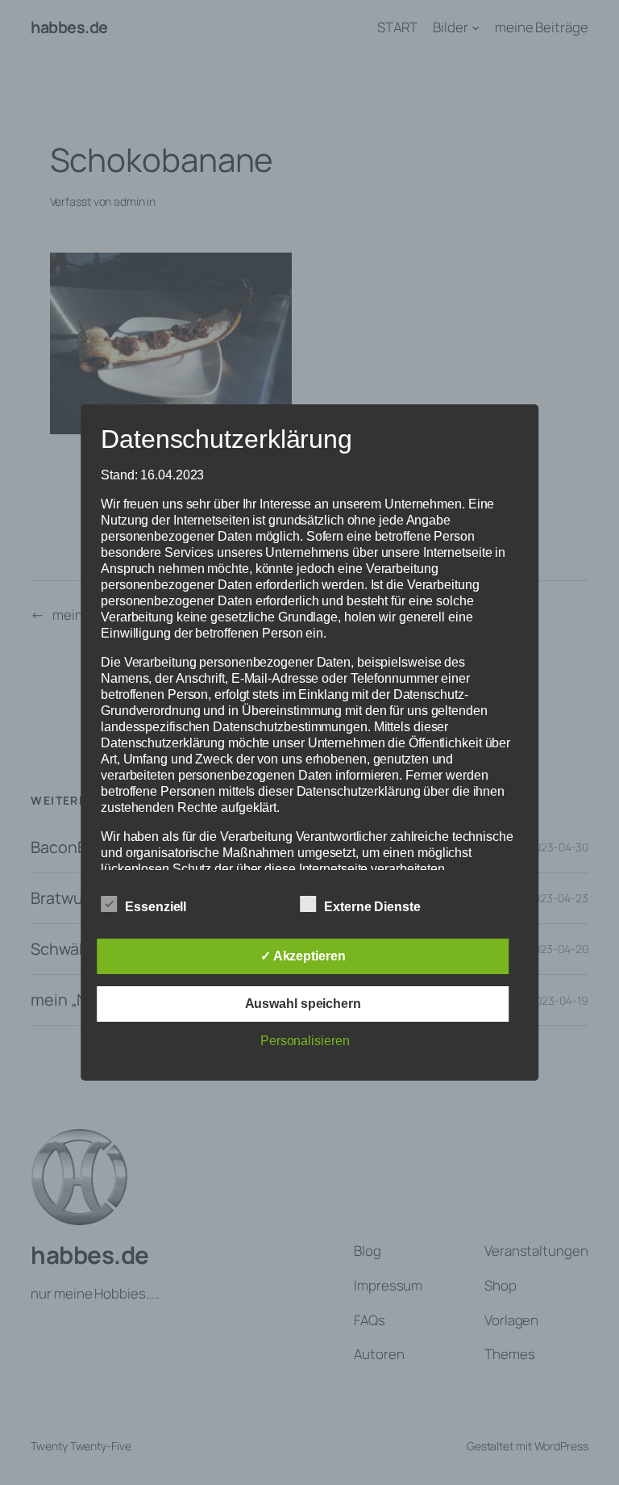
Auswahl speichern (303, 1003)
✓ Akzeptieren (303, 956)
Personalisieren (305, 1041)
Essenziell (155, 907)
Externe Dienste (372, 907)
